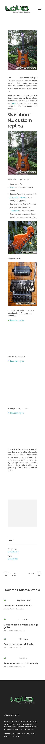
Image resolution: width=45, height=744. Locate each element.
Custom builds (13, 552)
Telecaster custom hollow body (21, 663)
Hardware (15, 211)
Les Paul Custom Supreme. (18, 605)
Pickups (13, 197)
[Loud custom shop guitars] (17, 9)
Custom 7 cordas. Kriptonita (18, 644)
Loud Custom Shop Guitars (15, 609)
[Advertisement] (23, 513)
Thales (13, 103)
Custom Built (13, 559)
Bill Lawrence (21, 197)
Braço (12, 187)
